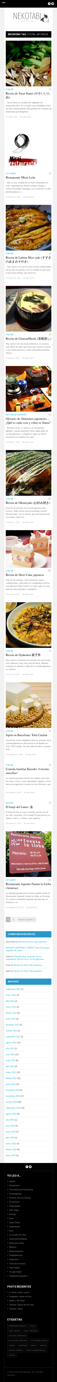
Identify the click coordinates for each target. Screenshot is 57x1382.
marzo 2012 (11, 1007)
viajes (12, 1355)
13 (49, 880)
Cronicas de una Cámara (20, 1198)
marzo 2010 (11, 1143)
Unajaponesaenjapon (18, 1276)
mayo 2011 (10, 1060)
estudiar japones (18, 1340)
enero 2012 (11, 1019)
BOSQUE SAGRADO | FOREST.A (21, 948)
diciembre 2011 (12, 1025)
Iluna (11, 1218)
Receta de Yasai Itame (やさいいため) (28, 95)
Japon (12, 1345)
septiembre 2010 (13, 1108)
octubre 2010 (11, 1102)
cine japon (14, 1331)
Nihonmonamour (16, 1251)
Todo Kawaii (14, 1268)
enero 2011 (10, 1084)
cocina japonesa (17, 1336)
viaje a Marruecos (36, 1350)
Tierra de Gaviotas (17, 1263)
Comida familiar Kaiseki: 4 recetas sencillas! (27, 771)
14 (49, 570)
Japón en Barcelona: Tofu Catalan (26, 735)
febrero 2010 (11, 1149)
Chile (32, 1326)
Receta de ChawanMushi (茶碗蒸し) (28, 339)
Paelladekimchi (15, 1255)
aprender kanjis (17, 1326)
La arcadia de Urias (17, 1235)
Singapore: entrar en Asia (20, 1296)
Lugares (11, 173)
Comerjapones (15, 1194)
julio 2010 (10, 1120)
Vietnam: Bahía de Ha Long (21, 1305)
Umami (9, 89)
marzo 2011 (11, 1072)
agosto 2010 (11, 1114)
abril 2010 (10, 1137)
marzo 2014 (11, 995)
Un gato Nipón (15, 1272)
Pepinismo (13, 1259)
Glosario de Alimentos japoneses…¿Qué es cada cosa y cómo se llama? (28, 421)
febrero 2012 (11, 1013)
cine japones (31, 1331)
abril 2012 (10, 1001)
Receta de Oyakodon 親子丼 (23, 655)
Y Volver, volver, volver (19, 1292)
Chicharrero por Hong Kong (21, 1189)
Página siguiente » (26, 919)
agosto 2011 (11, 1042)
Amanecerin (14, 1185)
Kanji (33, 1345)
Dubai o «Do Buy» (17, 1300)
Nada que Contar (16, 1243)
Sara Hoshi (27, 117)
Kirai (11, 1231)
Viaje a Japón (15, 1350)
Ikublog (12, 1214)
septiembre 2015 (13, 989)
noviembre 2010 (13, 1096)
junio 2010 (10, 1126)
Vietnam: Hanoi (16, 1309)
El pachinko (14, 1202)
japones (23, 1345)
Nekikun (12, 1247)
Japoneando (14, 1226)
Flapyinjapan (14, 1206)
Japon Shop (14, 1222)
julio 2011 (10, 1048)
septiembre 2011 (13, 1037)
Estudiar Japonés (16, 414)
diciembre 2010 (12, 1090)
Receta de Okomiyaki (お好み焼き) (28, 503)
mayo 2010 (11, 1132)
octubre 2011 (11, 1031)
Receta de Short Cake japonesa (25, 575)
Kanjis (10, 803)
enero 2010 (11, 1155)
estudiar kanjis (39, 1340)
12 (49, 414)
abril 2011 (10, 1066)
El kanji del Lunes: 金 (19, 807)
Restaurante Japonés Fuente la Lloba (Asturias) (28, 886)
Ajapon (12, 1181)
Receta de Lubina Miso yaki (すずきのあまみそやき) (28, 259)
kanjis (43, 1345)
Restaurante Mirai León (20, 177)
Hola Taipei (14, 1210)
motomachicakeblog (18, 1239)
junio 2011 (10, 1054)
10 (49, 498)
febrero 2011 (11, 1078)
